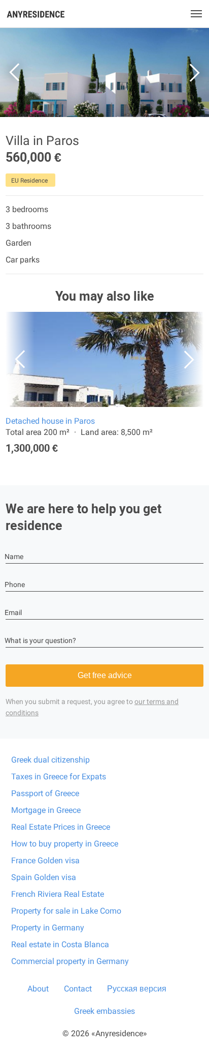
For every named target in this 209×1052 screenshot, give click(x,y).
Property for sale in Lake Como (66, 911)
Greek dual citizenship (50, 760)
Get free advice (105, 675)
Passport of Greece (45, 793)
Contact (78, 988)
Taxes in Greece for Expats (58, 776)
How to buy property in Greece (64, 844)
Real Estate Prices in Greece (60, 827)
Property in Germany (47, 927)
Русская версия (136, 988)
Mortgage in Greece (46, 810)
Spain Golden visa (43, 877)
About (38, 988)
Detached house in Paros (50, 421)
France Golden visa (45, 860)
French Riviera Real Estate (57, 894)
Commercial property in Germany (70, 961)
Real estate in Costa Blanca (60, 944)
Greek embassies (104, 1011)
